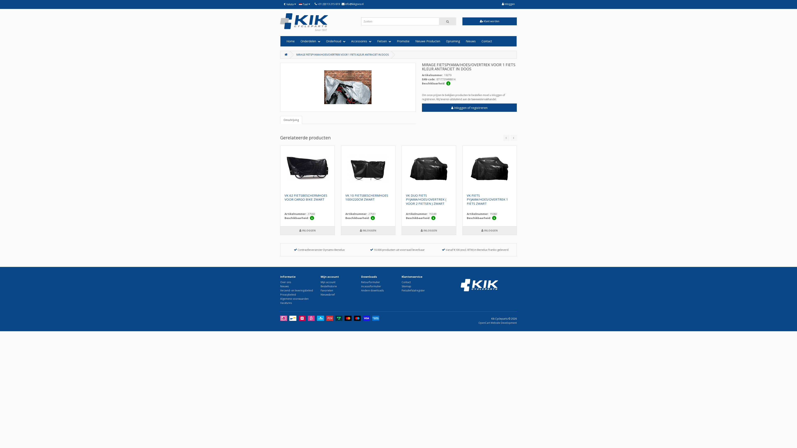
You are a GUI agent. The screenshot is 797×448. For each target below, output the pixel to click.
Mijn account (328, 282)
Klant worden (491, 21)
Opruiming (453, 41)
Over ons (285, 282)
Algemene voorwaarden (294, 299)
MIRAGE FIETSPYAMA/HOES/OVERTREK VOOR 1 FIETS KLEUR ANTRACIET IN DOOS (342, 54)
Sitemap (406, 286)
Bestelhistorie (329, 286)
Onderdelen (309, 41)
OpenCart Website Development (497, 323)
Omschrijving (291, 120)
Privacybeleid (288, 294)
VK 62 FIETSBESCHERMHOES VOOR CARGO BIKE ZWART (306, 198)
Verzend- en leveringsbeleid (296, 290)
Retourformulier (370, 282)
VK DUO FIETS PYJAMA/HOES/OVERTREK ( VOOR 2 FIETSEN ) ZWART (426, 200)
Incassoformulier (371, 286)
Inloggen (509, 4)
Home (290, 41)
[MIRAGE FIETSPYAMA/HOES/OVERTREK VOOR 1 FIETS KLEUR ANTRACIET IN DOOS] (348, 87)
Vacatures (286, 303)
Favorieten (327, 290)
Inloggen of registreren (470, 108)
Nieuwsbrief (328, 294)
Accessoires (360, 41)
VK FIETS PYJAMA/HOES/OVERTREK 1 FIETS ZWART (487, 200)
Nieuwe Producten (427, 41)
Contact (487, 41)
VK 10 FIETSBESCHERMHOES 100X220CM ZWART (366, 198)
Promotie (403, 41)
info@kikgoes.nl (354, 4)
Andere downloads (372, 290)
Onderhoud (334, 41)
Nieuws (471, 41)
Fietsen (383, 41)
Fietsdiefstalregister (413, 290)
